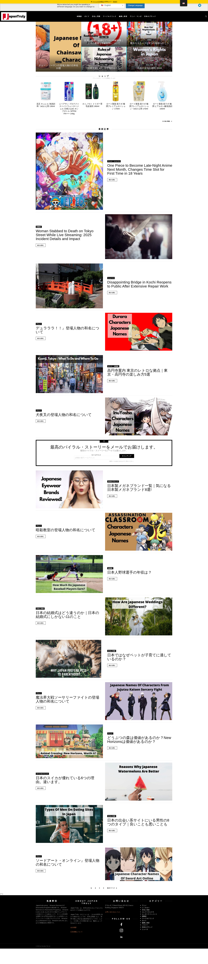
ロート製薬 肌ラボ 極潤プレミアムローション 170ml (115, 106)
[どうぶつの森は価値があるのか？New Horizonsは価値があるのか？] (69, 741)
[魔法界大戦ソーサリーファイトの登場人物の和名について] (138, 701)
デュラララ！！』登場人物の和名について (67, 330)
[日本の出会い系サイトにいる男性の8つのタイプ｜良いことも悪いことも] (69, 824)
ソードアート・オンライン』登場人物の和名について (67, 862)
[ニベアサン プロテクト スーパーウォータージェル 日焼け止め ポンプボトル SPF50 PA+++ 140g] (69, 91)
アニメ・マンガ (136, 16)
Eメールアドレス (96, 455)
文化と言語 (96, 16)
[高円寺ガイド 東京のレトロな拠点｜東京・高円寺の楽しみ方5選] (69, 374)
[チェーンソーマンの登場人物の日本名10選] (58, 47)
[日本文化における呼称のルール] (104, 59)
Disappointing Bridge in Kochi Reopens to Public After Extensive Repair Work (139, 284)
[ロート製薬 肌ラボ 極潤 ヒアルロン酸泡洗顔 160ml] (162, 91)
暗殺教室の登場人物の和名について (65, 530)
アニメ (58, 62)
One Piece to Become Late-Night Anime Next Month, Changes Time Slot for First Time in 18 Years (139, 169)
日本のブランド (150, 16)
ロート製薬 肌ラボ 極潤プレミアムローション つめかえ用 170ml (139, 106)
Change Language (135, 5)
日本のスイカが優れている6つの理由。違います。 (65, 780)
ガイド (86, 16)
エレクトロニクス (148, 912)
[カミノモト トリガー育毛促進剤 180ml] (92, 91)
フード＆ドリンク (109, 16)
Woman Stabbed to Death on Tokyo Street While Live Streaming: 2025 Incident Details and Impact (64, 235)
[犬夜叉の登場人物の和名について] (138, 416)
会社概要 (73, 927)
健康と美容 (123, 16)
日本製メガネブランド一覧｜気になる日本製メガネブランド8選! (139, 488)
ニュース (117, 161)
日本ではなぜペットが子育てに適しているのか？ (139, 657)
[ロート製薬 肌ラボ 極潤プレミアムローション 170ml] (116, 91)
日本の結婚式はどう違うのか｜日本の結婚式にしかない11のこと (67, 615)
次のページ (111, 888)
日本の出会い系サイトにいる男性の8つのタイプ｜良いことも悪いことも (138, 822)
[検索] (206, 16)
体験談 (79, 16)
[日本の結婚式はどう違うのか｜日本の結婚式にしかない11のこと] (138, 616)
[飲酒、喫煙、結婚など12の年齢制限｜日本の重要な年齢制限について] (104, 34)
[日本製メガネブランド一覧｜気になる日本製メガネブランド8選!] (69, 489)
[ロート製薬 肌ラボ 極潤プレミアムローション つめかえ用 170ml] (139, 91)
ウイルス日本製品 (98, 1)
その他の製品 (166, 121)
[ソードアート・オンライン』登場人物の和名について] (138, 864)
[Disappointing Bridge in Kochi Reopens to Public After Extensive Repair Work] (69, 285)
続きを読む (112, 179)
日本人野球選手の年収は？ (129, 572)
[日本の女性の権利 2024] (149, 59)
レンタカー (146, 907)
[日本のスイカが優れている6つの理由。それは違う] (138, 781)
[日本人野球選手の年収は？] (69, 574)
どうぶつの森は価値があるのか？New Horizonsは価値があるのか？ (139, 740)
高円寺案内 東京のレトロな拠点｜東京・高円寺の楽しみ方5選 (137, 372)
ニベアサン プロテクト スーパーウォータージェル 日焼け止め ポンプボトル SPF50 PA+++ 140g (69, 109)
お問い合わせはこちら (112, 912)
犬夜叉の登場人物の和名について (64, 415)
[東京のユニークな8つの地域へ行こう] (149, 34)
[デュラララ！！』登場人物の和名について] (138, 332)
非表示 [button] (115, 1)
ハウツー (145, 925)
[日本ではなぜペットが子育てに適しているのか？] (69, 659)
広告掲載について (76, 932)
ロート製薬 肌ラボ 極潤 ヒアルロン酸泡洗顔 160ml (162, 106)
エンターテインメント (149, 914)
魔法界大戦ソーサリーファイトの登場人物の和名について (67, 699)
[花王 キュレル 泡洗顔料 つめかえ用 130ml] (46, 91)
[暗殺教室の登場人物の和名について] (138, 532)
